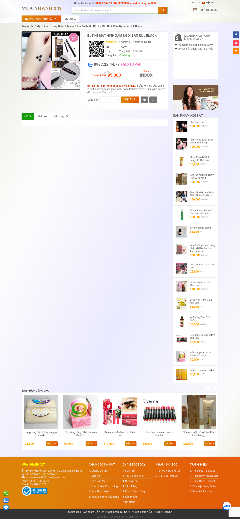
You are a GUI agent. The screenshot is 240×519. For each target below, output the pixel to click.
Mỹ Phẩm (42, 26)
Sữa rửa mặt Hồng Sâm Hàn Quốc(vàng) (199, 434)
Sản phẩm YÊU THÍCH (147, 511)
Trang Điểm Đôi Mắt (79, 26)
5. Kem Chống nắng (133, 491)
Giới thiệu (73, 511)
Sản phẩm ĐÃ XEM (93, 511)
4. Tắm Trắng (129, 486)
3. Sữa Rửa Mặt (97, 481)
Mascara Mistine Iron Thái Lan (120, 434)
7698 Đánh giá (125, 42)
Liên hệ (168, 511)
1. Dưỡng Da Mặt (98, 470)
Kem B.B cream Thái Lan (202, 370)
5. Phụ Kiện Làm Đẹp (201, 491)
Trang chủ (28, 26)
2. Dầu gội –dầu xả (167, 475)
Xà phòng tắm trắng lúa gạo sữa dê (41, 434)
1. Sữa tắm (128, 470)
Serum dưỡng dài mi (200, 227)
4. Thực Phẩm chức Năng (103, 486)
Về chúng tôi (61, 116)
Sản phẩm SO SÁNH (119, 511)
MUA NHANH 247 (42, 8)
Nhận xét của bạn (143, 42)
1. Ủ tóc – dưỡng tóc (168, 470)
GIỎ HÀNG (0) (209, 10)
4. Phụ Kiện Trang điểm (203, 486)
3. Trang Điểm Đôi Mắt (202, 481)
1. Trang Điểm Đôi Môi (202, 470)
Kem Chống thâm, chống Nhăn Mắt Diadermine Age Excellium (202, 248)
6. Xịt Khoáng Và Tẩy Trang (103, 496)
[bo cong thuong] (35, 487)
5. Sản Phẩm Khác (99, 491)
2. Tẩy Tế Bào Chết (133, 475)
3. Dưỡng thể (129, 481)
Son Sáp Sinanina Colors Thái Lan (159, 434)
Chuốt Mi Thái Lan (199, 122)
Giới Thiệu (70, 18)
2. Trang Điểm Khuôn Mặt (204, 475)
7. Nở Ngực (128, 502)
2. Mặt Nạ (94, 475)
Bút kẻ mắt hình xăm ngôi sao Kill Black (117, 26)
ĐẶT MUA (130, 99)
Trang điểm (57, 26)
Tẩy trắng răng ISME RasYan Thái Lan (80, 434)
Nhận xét (42, 116)
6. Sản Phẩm (129, 496)
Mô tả (27, 116)
